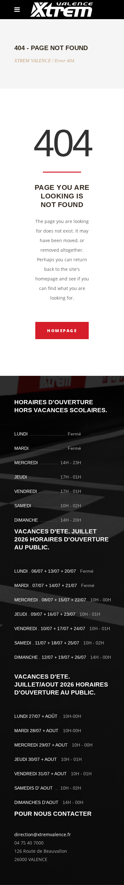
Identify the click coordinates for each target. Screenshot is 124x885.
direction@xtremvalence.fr (42, 834)
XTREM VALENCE (32, 60)
